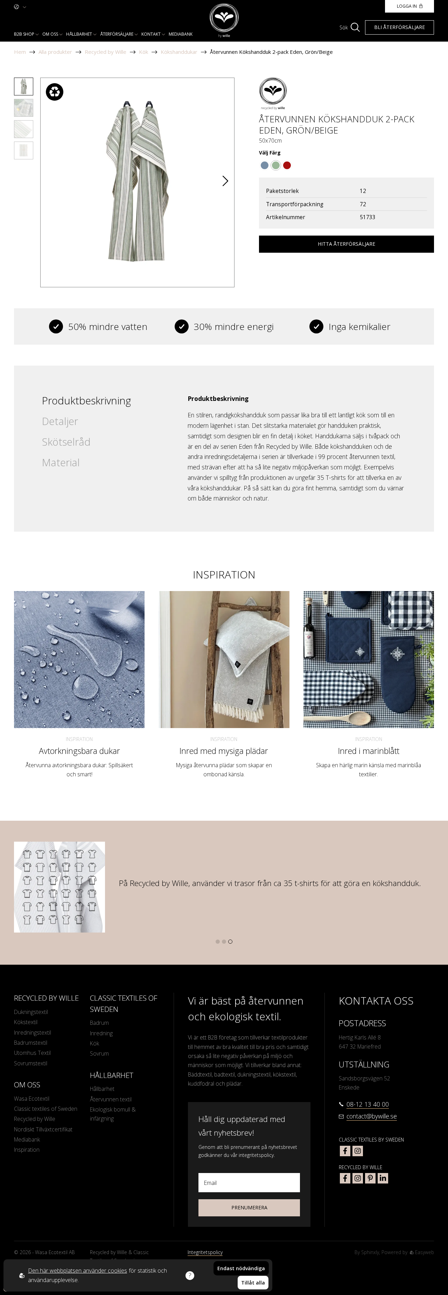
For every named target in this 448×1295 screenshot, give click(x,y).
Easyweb (424, 1252)
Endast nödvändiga (241, 1268)
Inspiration (79, 739)
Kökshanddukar (179, 51)
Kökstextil (25, 1022)
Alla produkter (55, 51)
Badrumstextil (30, 1042)
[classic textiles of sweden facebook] (345, 1151)
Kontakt (151, 34)
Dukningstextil (31, 1012)
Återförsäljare (116, 34)
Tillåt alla (253, 1282)
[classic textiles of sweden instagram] (357, 1151)
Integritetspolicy (205, 1252)
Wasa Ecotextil (31, 1098)
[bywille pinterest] (370, 1178)
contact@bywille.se (371, 1116)
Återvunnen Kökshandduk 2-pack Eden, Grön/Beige (271, 51)
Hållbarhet (79, 34)
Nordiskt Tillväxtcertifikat (43, 1129)
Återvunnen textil (111, 1099)
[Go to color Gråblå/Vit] (264, 165)
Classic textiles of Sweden (45, 1109)
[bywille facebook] (345, 1178)
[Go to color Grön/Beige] (275, 165)
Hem (20, 51)
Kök (143, 51)
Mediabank (180, 34)
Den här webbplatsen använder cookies (77, 1270)
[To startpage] (224, 21)
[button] (225, 182)
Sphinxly (370, 1252)
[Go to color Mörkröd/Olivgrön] (287, 165)
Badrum (99, 1023)
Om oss (50, 34)
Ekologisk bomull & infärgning (113, 1114)
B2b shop (24, 34)
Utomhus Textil (32, 1053)
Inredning (101, 1033)
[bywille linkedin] (383, 1178)
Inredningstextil (32, 1032)
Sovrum (99, 1053)
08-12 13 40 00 (367, 1104)
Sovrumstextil (30, 1063)
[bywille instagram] (357, 1178)
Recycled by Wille (105, 51)
